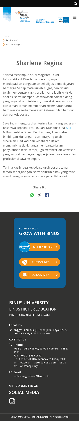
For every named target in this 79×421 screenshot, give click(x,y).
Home (6, 36)
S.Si (68, 128)
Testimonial (12, 40)
